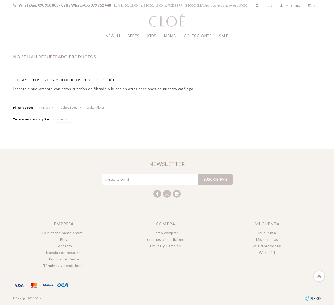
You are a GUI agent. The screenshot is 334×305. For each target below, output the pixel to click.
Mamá (170, 35)
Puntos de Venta (64, 259)
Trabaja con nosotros (64, 252)
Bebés (133, 35)
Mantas (44, 107)
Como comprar (165, 233)
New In (113, 35)
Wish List (267, 252)
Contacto (64, 246)
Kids (151, 35)
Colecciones (198, 35)
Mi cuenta (267, 233)
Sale (223, 35)
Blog (64, 239)
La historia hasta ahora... (63, 233)
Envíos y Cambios (165, 246)
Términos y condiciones (64, 265)
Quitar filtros (96, 107)
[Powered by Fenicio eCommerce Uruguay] (313, 298)
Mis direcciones (267, 246)
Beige (68, 107)
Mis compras (267, 239)
